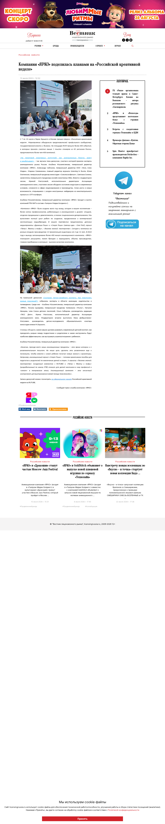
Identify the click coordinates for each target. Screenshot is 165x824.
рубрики (38, 46)
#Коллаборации (91, 506)
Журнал (118, 46)
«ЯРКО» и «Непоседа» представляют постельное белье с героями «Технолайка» (125, 118)
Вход (127, 35)
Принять (82, 818)
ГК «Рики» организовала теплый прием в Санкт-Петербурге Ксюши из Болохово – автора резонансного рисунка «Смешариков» (125, 98)
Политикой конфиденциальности (123, 810)
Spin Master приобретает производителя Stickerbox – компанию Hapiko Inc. (125, 154)
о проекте (99, 46)
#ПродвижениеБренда (27, 405)
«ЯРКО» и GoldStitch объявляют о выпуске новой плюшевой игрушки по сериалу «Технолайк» (82, 471)
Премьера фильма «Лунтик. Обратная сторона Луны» (125, 142)
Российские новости (29, 55)
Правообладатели (77, 46)
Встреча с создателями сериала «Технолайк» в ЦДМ (125, 131)
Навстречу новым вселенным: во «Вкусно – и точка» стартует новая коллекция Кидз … (125, 469)
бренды (56, 46)
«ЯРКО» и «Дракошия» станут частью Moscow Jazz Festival (40, 467)
